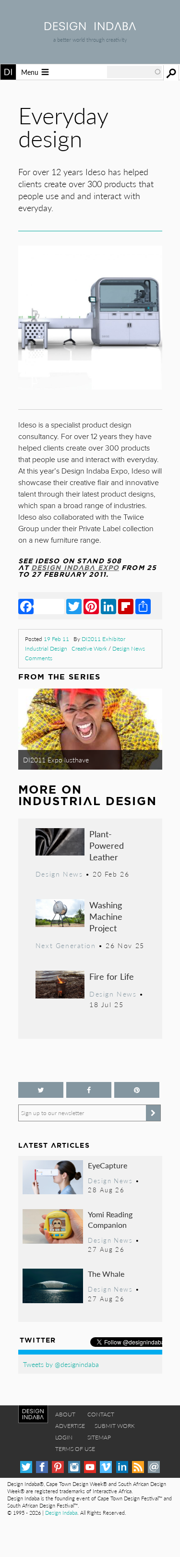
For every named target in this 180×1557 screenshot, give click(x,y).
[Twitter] (74, 606)
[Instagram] (74, 1467)
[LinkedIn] (108, 606)
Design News (128, 648)
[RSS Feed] (138, 1467)
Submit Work (115, 1426)
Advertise (70, 1426)
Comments (38, 658)
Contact (100, 1414)
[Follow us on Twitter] (40, 1090)
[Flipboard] (125, 606)
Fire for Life (111, 976)
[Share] (143, 606)
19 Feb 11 (56, 639)
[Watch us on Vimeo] (106, 1467)
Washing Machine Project (105, 916)
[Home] (90, 27)
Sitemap (99, 1437)
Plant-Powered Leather (106, 845)
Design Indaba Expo (75, 567)
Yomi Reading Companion (110, 1219)
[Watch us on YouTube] (90, 1467)
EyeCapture (107, 1165)
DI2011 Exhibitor (103, 639)
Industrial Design (46, 648)
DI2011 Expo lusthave (56, 759)
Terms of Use (75, 1449)
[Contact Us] (154, 1467)
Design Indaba (61, 1512)
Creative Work (89, 648)
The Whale (106, 1273)
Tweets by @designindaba (61, 1364)
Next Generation (66, 945)
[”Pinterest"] (136, 1090)
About (65, 1414)
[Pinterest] (91, 606)
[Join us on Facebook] (88, 1090)
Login (63, 1437)
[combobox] (134, 72)
